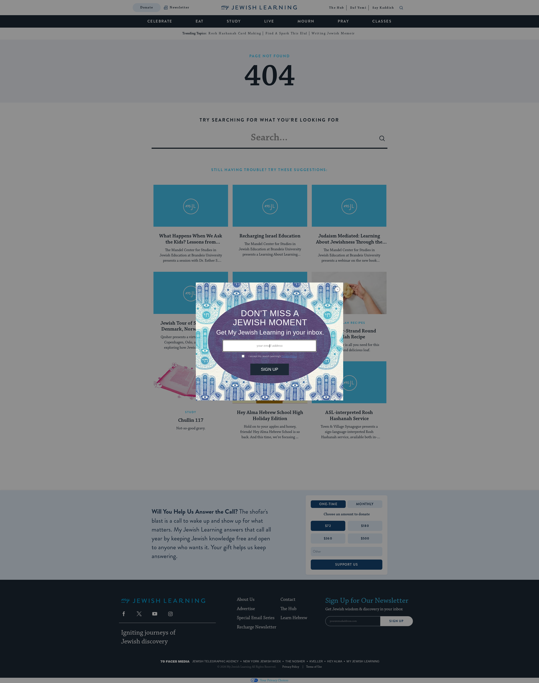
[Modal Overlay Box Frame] (269, 341)
